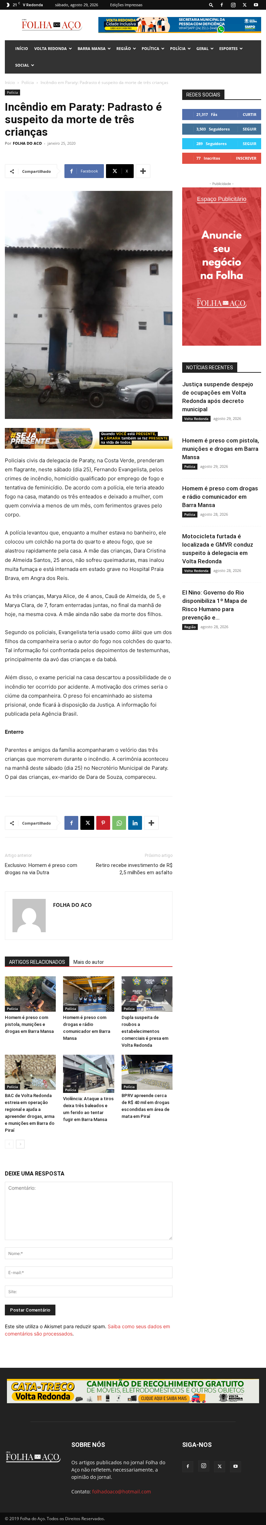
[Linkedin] (135, 823)
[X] (244, 5)
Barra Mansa (92, 48)
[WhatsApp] (119, 823)
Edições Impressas (126, 4)
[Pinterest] (103, 823)
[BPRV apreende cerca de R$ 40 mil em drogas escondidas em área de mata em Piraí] (147, 1072)
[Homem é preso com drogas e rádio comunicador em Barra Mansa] (88, 993)
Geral (202, 48)
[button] (211, 4)
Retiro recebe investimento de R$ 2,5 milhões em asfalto (134, 869)
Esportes (228, 48)
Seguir (249, 129)
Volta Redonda (50, 48)
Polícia (178, 48)
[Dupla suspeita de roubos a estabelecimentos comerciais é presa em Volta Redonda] (147, 993)
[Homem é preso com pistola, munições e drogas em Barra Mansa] (30, 993)
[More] (143, 171)
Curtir (249, 114)
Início (10, 82)
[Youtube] (256, 5)
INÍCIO (21, 48)
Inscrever (246, 158)
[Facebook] (221, 5)
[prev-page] (9, 1144)
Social (22, 65)
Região (123, 48)
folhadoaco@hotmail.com (121, 1491)
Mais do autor (88, 962)
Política (150, 48)
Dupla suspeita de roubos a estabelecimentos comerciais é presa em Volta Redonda (145, 1031)
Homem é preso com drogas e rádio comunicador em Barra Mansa (220, 496)
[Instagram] (233, 5)
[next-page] (20, 1144)
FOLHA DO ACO (27, 143)
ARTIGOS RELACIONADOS (37, 962)
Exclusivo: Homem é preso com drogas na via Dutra (41, 869)
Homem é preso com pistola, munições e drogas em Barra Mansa (29, 1024)
